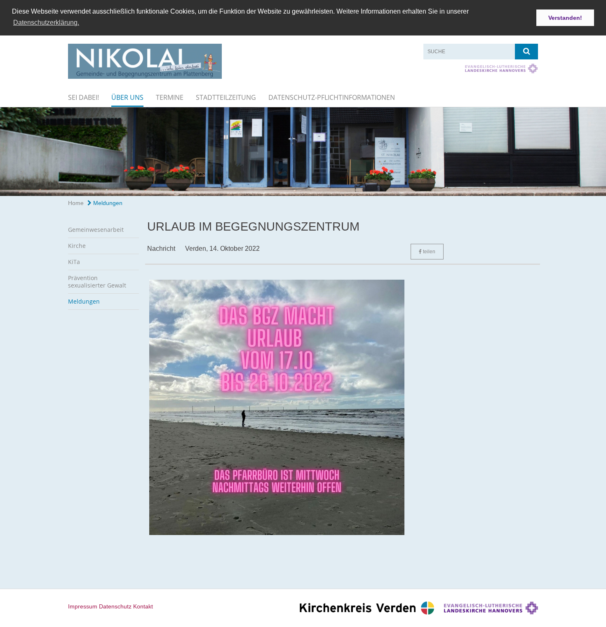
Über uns (127, 97)
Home (76, 203)
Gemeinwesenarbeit (96, 229)
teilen (428, 252)
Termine (169, 97)
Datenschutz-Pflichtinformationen (331, 97)
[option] (303, 151)
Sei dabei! (83, 97)
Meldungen (107, 203)
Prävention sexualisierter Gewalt (97, 281)
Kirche (77, 246)
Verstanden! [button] (565, 17)
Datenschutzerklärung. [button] (46, 22)
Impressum (82, 606)
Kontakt (143, 606)
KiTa (74, 262)
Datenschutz (115, 606)
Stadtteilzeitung (226, 97)
